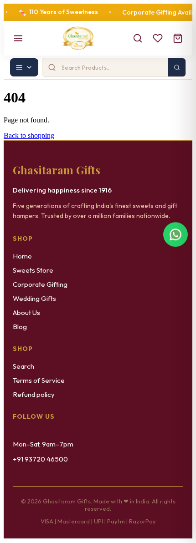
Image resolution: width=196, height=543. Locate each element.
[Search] (137, 38)
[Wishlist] (157, 38)
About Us (26, 312)
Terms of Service (39, 380)
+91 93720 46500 (40, 459)
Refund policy (34, 394)
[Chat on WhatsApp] (175, 236)
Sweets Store (33, 270)
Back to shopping (29, 135)
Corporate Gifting (40, 284)
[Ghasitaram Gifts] (78, 38)
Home (22, 256)
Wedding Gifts (34, 298)
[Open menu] (18, 38)
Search (23, 366)
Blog (20, 326)
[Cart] (177, 38)
